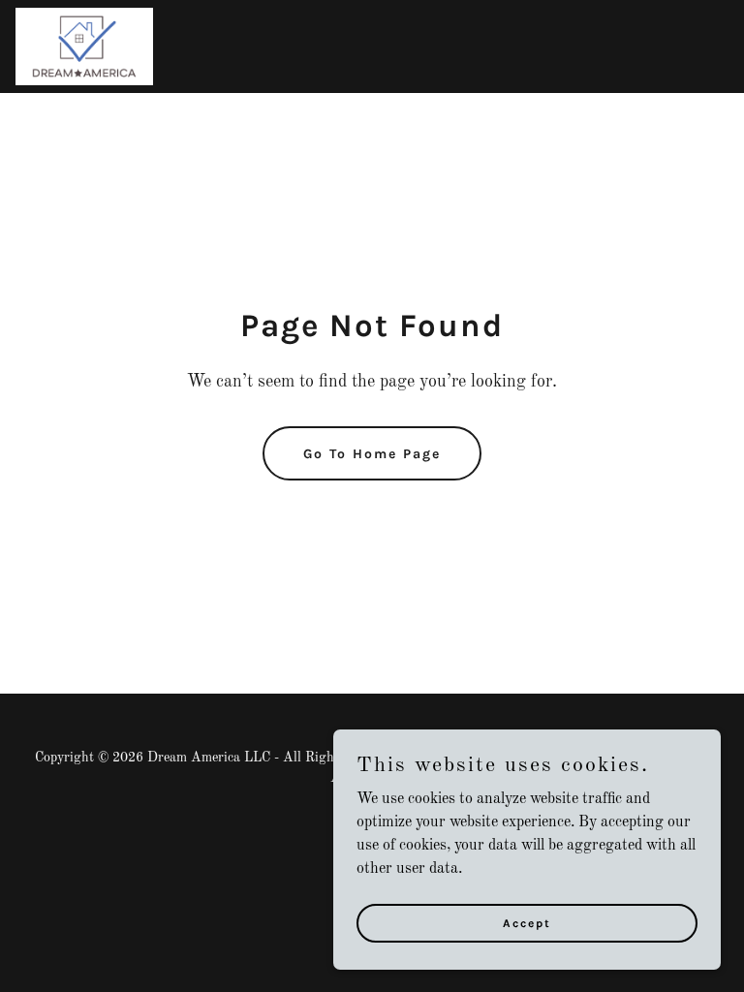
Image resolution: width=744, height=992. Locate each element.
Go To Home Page (372, 454)
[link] (84, 46)
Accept (527, 922)
